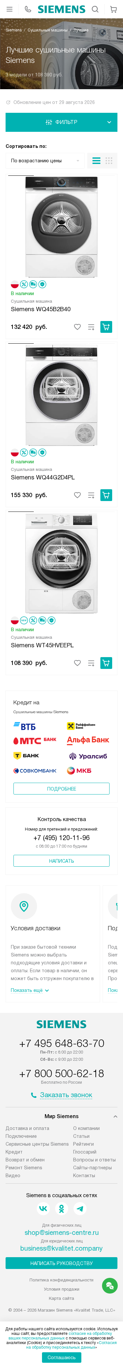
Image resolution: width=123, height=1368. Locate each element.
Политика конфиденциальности (61, 1279)
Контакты (84, 1175)
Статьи (81, 1136)
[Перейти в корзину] (113, 9)
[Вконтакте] (43, 1208)
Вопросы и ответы (94, 1159)
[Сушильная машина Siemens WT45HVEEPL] (61, 562)
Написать (61, 861)
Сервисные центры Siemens (37, 1144)
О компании (86, 1128)
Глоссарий (84, 1152)
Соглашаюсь (62, 1357)
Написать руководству (62, 1263)
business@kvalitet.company (61, 1248)
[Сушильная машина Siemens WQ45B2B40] (61, 226)
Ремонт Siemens (24, 1167)
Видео (13, 1175)
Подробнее (61, 789)
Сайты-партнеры (92, 1167)
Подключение (21, 1136)
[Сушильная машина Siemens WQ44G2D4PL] (61, 394)
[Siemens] (61, 9)
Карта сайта (61, 1298)
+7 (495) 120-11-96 (61, 837)
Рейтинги (83, 1144)
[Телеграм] (80, 1208)
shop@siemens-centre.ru (62, 1232)
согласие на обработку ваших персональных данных (60, 1335)
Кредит (14, 1152)
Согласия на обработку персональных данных (71, 1345)
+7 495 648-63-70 (61, 1043)
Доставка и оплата (27, 1128)
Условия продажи (61, 1289)
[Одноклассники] (61, 1208)
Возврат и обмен (25, 1159)
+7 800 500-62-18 (61, 1073)
